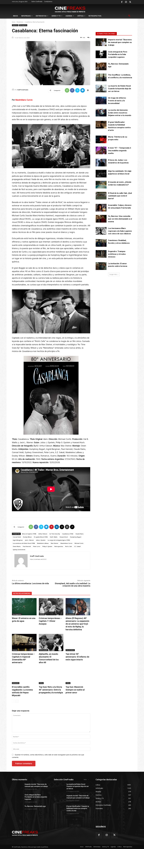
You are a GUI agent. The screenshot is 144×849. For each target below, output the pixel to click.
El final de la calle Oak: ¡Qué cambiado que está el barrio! (120, 196)
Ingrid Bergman (18, 540)
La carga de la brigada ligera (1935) (59, 540)
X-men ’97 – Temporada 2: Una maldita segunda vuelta (119, 150)
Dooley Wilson (27, 537)
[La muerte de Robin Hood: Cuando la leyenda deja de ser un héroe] (101, 88)
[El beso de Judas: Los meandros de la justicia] (101, 162)
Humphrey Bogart (75, 537)
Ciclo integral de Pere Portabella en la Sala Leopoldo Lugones (117, 54)
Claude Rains (79, 534)
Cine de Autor (43, 650)
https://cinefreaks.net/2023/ (38, 559)
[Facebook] (122, 2)
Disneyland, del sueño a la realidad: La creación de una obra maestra (72, 584)
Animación (16, 683)
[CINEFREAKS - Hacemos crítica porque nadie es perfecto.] (70, 9)
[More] (88, 90)
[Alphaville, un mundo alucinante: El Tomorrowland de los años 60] (51, 642)
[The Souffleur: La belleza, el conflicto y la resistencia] (101, 77)
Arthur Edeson (42, 534)
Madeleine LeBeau (43, 543)
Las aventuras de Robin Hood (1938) (24, 543)
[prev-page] (13, 701)
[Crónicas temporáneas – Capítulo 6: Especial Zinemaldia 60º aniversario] (24, 642)
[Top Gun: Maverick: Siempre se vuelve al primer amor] (78, 675)
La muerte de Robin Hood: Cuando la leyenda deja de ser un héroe (119, 88)
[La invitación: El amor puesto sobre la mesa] (101, 266)
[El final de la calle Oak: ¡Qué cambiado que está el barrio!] (101, 195)
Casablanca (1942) (67, 534)
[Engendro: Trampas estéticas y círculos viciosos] (101, 254)
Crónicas (41, 614)
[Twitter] (130, 2)
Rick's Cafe (68, 546)
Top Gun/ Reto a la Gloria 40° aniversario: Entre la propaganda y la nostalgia (51, 690)
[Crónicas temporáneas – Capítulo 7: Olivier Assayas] (51, 606)
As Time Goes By (55, 534)
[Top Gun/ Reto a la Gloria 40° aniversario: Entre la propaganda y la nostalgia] (51, 675)
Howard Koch (64, 537)
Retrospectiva (23, 25)
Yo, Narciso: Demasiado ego (35, 806)
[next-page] (17, 701)
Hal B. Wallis (53, 537)
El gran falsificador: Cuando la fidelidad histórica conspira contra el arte (77, 808)
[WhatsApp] (67, 90)
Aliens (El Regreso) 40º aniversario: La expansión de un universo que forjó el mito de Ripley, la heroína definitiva (77, 624)
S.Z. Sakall (77, 546)
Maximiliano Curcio (24, 100)
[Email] (62, 527)
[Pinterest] (51, 527)
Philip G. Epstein (47, 546)
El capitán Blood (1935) (41, 537)
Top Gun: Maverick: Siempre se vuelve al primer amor (75, 690)
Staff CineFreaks (22, 90)
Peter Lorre (36, 546)
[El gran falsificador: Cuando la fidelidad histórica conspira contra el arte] (101, 124)
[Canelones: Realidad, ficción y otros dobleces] (101, 243)
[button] (129, 16)
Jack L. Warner (29, 540)
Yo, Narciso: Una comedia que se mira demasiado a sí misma (120, 219)
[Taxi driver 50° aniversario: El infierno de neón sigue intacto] (78, 642)
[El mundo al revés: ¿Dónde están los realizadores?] (101, 184)
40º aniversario (70, 614)
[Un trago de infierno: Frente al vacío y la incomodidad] (101, 100)
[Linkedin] (56, 527)
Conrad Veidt (17, 537)
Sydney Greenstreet (19, 549)
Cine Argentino (17, 614)
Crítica (41, 683)
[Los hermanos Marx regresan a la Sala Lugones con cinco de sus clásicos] (101, 231)
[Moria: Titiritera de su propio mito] (101, 139)
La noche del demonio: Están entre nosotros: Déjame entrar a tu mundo (119, 113)
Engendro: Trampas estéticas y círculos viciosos (117, 254)
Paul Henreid (27, 546)
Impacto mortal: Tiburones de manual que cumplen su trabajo (120, 42)
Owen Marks (17, 546)
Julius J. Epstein (40, 540)
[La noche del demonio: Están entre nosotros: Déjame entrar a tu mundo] (101, 112)
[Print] (67, 527)
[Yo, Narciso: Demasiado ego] (101, 66)
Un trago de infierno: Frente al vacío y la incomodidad (117, 100)
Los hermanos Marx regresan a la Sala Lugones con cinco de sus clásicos (120, 231)
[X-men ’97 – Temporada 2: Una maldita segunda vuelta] (101, 150)
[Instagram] (126, 2)
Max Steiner (54, 543)
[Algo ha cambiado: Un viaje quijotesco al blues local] (101, 173)
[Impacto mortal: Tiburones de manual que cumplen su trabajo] (101, 42)
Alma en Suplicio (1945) (29, 534)
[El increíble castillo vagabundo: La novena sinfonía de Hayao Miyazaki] (24, 675)
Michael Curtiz (79, 543)
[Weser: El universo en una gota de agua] (24, 606)
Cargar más (113, 274)
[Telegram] (82, 90)
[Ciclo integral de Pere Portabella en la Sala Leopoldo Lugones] (101, 54)
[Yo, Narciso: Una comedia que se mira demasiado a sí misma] (101, 219)
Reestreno (20, 22)
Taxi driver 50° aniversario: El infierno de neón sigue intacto (77, 657)
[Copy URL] (72, 527)
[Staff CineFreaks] (13, 90)
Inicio (13, 22)
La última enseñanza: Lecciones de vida (30, 583)
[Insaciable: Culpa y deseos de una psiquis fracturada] (101, 208)
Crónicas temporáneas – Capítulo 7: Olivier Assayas (50, 621)
